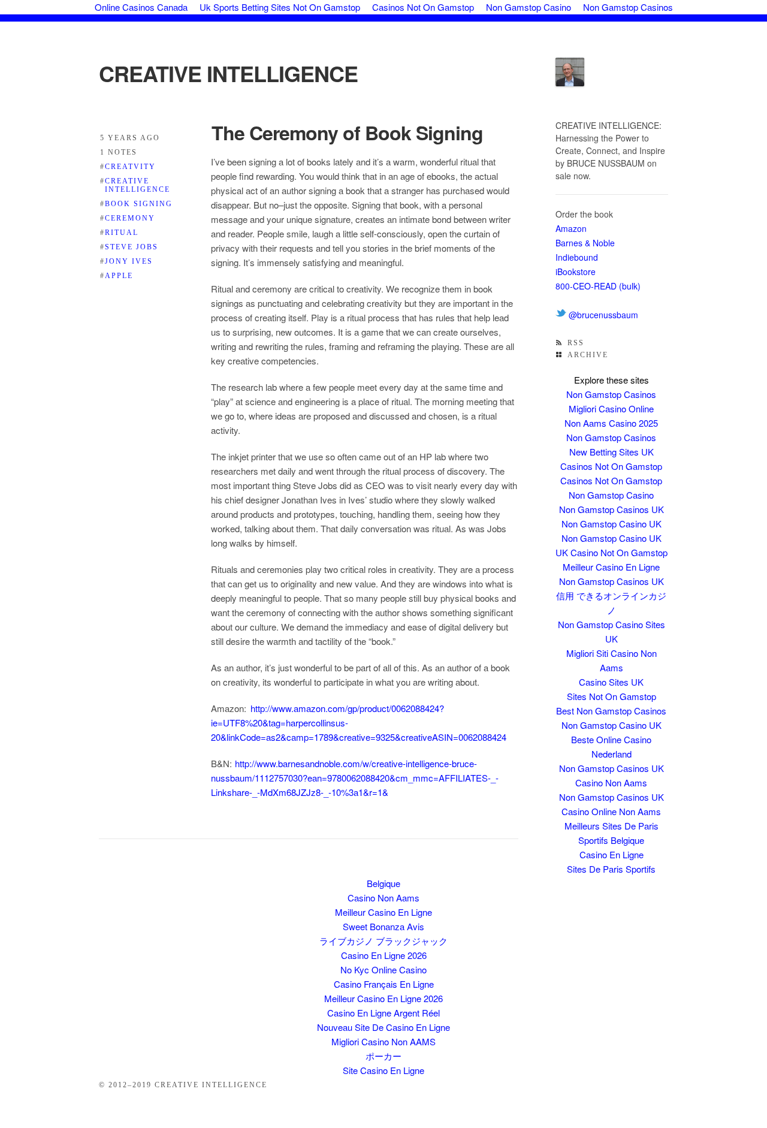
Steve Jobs (129, 247)
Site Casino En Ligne (383, 1070)
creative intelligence (135, 185)
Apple (116, 276)
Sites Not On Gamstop (611, 696)
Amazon (571, 228)
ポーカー (383, 1055)
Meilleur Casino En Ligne (611, 566)
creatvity (128, 166)
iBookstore (575, 272)
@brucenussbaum (602, 315)
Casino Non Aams (611, 782)
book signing (136, 204)
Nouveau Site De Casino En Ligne (383, 1027)
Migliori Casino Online (611, 408)
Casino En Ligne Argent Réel (383, 1012)
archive (587, 355)
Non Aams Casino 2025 (611, 423)
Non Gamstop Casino (611, 494)
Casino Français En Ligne (384, 984)
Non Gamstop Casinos (611, 394)
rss (575, 343)
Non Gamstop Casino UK (611, 523)
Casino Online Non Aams (611, 811)
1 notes (118, 152)
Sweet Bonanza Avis (383, 926)
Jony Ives (126, 261)
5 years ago (130, 138)
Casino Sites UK (611, 681)
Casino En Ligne (611, 854)
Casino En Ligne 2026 (384, 955)
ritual (119, 232)
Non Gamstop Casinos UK (611, 509)
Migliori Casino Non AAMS (383, 1041)
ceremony (127, 218)
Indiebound (576, 257)
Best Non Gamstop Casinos (611, 710)
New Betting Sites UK (611, 451)
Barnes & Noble (585, 243)
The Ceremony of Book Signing (347, 132)
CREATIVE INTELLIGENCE (228, 73)
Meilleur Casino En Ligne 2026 (383, 998)
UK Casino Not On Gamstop (611, 552)
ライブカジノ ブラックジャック (383, 940)
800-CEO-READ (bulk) (598, 286)
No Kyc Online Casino (383, 969)
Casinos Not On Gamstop (611, 466)
